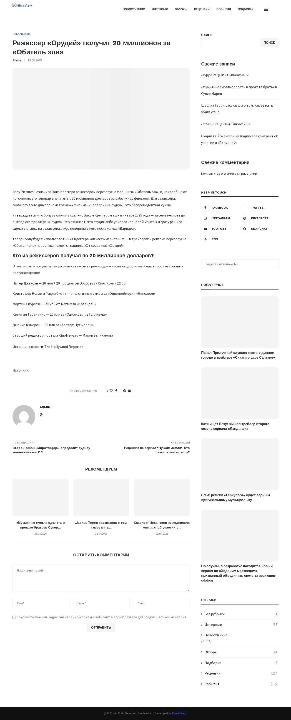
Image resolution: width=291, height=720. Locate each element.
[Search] (276, 9)
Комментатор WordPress (218, 173)
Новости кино (134, 9)
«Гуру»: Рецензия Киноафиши (224, 75)
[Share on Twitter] (120, 391)
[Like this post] (111, 391)
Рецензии (202, 9)
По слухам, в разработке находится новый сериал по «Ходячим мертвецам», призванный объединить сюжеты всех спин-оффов (239, 573)
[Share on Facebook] (116, 391)
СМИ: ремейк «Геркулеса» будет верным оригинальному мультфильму (235, 497)
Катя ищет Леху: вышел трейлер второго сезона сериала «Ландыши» (235, 426)
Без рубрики (241, 614)
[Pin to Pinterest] (124, 391)
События (223, 9)
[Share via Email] (129, 391)
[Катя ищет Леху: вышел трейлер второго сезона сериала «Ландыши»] (239, 393)
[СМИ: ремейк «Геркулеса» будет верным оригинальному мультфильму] (239, 464)
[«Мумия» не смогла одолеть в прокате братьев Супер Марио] (41, 497)
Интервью (160, 9)
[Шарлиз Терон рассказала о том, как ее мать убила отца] (101, 497)
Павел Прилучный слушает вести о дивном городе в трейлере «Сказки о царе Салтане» (238, 355)
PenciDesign (179, 713)
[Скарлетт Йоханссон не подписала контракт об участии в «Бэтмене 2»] (162, 497)
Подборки (245, 9)
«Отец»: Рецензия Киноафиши (225, 124)
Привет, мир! (248, 173)
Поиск (206, 34)
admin (17, 60)
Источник (20, 370)
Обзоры (181, 9)
